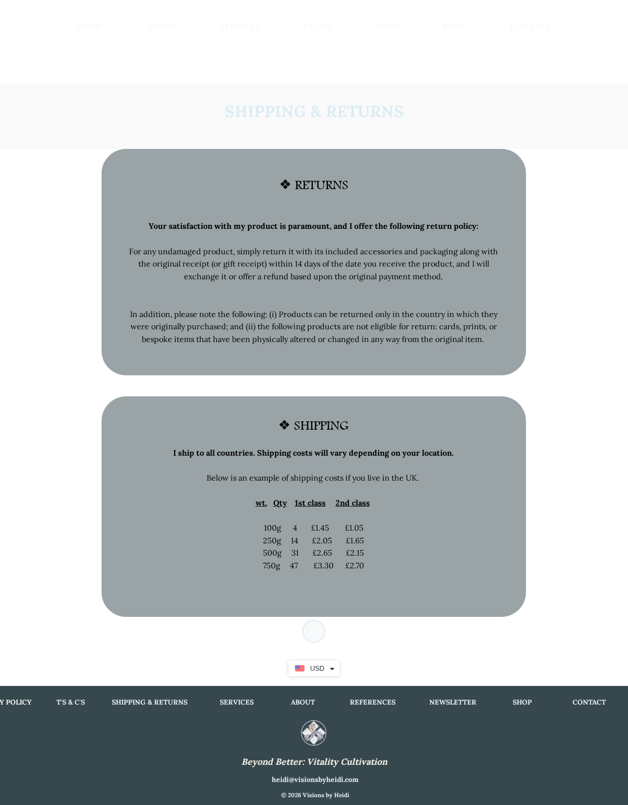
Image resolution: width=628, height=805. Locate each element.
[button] (318, 25)
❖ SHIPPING (313, 425)
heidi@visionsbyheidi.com (315, 779)
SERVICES (237, 702)
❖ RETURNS (313, 184)
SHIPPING (265, 111)
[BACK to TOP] (313, 631)
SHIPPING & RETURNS (149, 702)
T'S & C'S (70, 702)
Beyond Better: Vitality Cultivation (314, 761)
